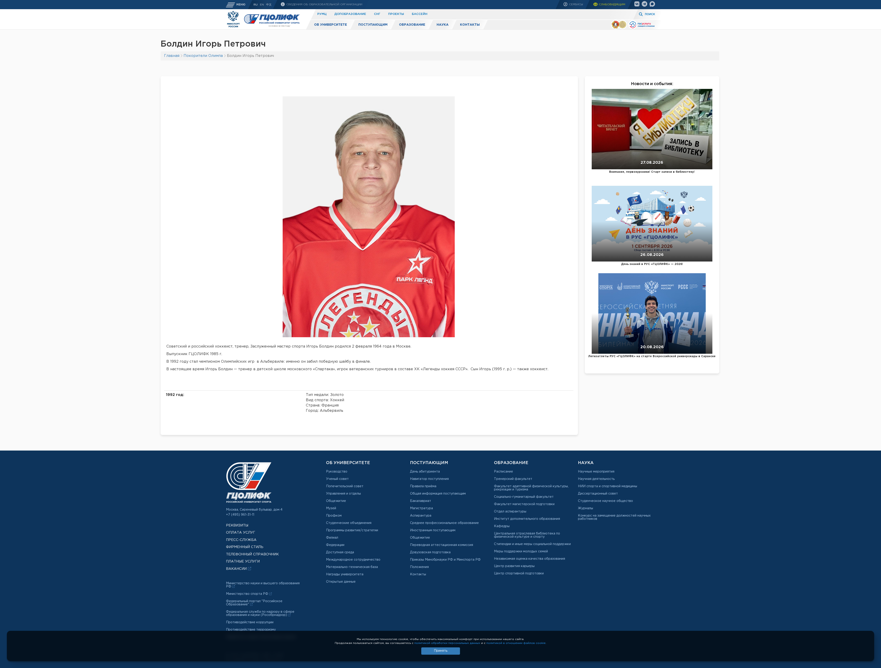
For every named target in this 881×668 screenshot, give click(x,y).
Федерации (335, 545)
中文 (269, 4)
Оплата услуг (240, 532)
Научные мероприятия (596, 471)
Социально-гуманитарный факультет (524, 496)
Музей (331, 508)
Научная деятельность (596, 479)
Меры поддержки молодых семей (521, 551)
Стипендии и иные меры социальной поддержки (532, 544)
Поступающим (373, 24)
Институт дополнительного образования (527, 519)
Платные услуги (243, 561)
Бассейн (419, 14)
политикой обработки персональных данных (447, 643)
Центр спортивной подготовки (519, 573)
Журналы (585, 508)
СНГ (377, 14)
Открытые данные (341, 581)
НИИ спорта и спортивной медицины (607, 486)
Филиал (332, 537)
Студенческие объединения (348, 523)
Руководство (336, 471)
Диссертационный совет (598, 493)
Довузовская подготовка (430, 552)
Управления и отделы (343, 493)
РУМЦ (321, 14)
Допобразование (350, 14)
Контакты (470, 24)
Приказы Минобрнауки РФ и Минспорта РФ (445, 559)
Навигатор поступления (429, 479)
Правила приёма (423, 486)
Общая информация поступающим (438, 493)
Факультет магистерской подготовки (524, 504)
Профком (334, 515)
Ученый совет (337, 479)
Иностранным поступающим (432, 530)
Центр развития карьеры (514, 566)
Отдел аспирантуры (510, 511)
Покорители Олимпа (203, 56)
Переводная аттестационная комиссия (441, 545)
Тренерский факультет (513, 479)
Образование (412, 24)
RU (256, 4)
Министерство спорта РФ (247, 594)
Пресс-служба (241, 539)
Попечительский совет (344, 486)
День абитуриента (425, 471)
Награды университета (344, 574)
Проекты (396, 14)
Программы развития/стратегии (352, 530)
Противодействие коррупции (249, 622)
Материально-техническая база (352, 567)
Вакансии (237, 568)
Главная (171, 56)
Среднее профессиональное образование (444, 523)
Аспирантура (420, 515)
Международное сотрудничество (353, 559)
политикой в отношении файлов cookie (516, 643)
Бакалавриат (420, 501)
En (262, 4)
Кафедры (502, 526)
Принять (440, 650)
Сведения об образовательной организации (323, 4)
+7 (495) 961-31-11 (240, 514)
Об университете (330, 24)
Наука (443, 24)
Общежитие (336, 501)
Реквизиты (237, 525)
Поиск (650, 14)
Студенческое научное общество (605, 501)
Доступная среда (340, 552)
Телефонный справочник (252, 554)
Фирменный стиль (244, 547)
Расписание (503, 471)
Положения (419, 567)
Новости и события (651, 84)
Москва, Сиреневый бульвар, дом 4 (254, 509)
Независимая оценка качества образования (529, 558)
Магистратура (421, 508)
